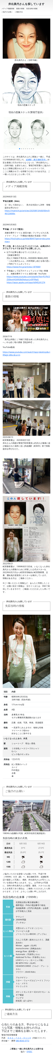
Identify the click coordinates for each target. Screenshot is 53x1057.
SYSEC (29, 1051)
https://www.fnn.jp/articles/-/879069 (23, 266)
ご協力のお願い (7, 12)
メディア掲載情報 (7, 8)
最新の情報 (20, 8)
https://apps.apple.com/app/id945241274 (26, 282)
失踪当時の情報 (31, 8)
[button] (47, 133)
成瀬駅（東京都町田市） (36, 159)
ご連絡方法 (19, 12)
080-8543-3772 (22, 1040)
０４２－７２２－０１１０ (19, 1037)
